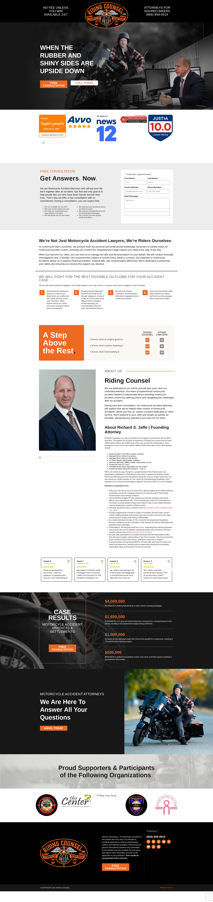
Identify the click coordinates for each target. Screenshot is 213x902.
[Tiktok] (154, 847)
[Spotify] (159, 847)
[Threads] (169, 842)
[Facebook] (154, 842)
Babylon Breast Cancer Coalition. (139, 532)
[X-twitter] (159, 842)
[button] (172, 569)
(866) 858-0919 (157, 14)
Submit (147, 213)
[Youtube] (148, 847)
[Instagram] (148, 842)
